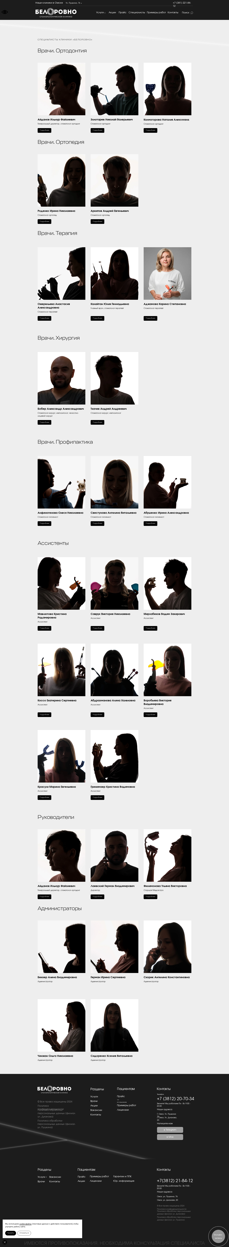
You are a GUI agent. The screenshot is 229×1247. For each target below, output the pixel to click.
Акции (112, 12)
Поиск (185, 13)
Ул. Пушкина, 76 (73, 3)
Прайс (122, 12)
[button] (61, 95)
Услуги (100, 12)
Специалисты (137, 12)
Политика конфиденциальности (171, 1209)
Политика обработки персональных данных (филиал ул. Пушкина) (56, 1124)
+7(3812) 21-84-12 (175, 1181)
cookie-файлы (25, 1224)
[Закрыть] (5, 1242)
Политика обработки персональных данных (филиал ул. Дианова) (56, 1113)
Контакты (173, 12)
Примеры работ (156, 12)
